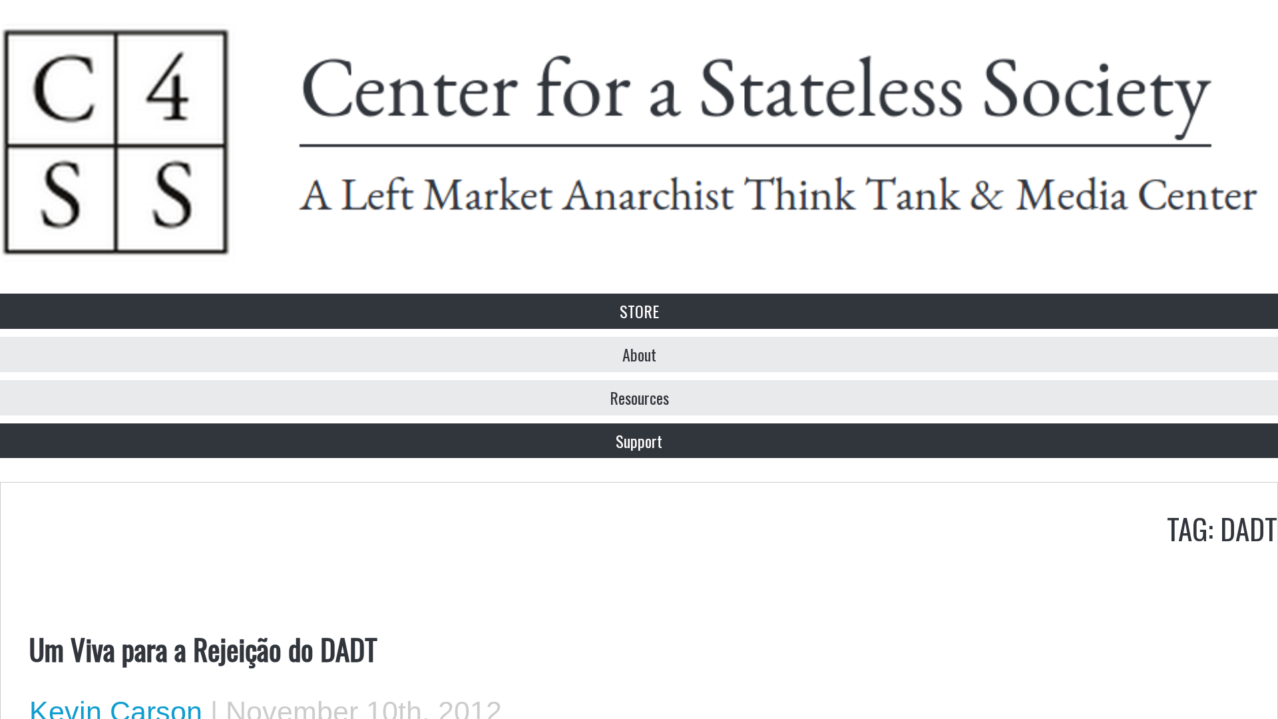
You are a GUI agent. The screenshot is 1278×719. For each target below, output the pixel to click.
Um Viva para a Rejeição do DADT (203, 648)
